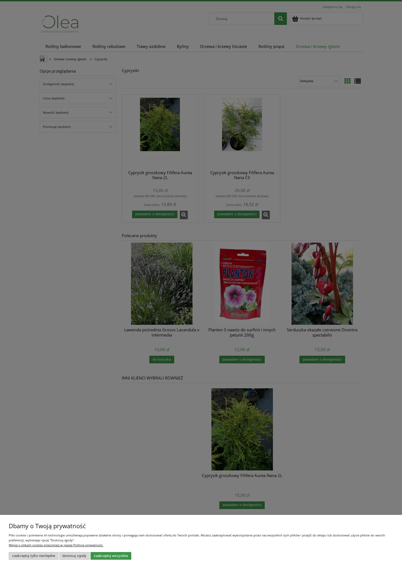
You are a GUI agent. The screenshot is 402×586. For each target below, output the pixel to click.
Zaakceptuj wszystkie (111, 556)
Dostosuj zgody (74, 556)
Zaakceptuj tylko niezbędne (33, 556)
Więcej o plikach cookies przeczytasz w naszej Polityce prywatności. (56, 545)
